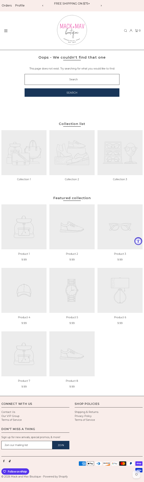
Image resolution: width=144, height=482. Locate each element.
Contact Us (8, 412)
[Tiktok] (10, 461)
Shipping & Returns (86, 412)
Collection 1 (24, 179)
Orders (7, 5)
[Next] (101, 5)
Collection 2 (72, 179)
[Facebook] (4, 461)
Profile (20, 5)
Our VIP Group (10, 416)
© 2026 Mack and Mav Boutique (21, 476)
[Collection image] (24, 152)
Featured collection (72, 198)
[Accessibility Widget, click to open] (138, 241)
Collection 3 (120, 179)
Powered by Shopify (55, 476)
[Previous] (43, 5)
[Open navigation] (27, 30)
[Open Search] (125, 30)
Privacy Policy (83, 416)
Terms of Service (11, 419)
